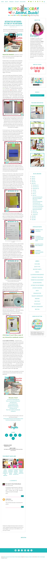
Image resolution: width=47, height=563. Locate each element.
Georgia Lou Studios (28, 556)
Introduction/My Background (13, 399)
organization (19, 25)
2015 (33, 183)
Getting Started (13, 402)
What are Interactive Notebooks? (13, 401)
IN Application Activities (13, 405)
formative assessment (37, 280)
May (34, 193)
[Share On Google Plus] (15, 435)
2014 (33, 216)
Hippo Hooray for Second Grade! (9, 556)
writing (37, 309)
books (37, 272)
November (35, 186)
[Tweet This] (6, 435)
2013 (33, 217)
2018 (33, 178)
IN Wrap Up (13, 411)
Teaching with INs (13, 408)
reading (37, 298)
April (34, 195)
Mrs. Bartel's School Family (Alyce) (13, 483)
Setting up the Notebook (13, 406)
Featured (37, 264)
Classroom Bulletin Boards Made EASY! (39, 252)
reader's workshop (37, 296)
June (34, 191)
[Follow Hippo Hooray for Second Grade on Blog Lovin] (37, 83)
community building (37, 277)
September (35, 188)
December (35, 185)
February (35, 212)
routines (37, 301)
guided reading (37, 282)
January (34, 214)
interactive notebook (9, 25)
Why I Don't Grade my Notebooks (13, 409)
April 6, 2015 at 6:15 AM (9, 485)
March (34, 211)
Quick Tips (37, 266)
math (37, 290)
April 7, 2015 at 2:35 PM (9, 500)
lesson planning (37, 288)
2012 (33, 219)
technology (37, 304)
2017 (33, 180)
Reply (22, 496)
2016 (33, 181)
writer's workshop (37, 306)
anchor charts (37, 269)
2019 (33, 176)
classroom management (37, 274)
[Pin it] (19, 435)
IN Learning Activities (13, 404)
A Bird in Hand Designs (41, 556)
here (7, 335)
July (34, 190)
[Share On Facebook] (10, 435)
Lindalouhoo (8, 499)
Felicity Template (18, 556)
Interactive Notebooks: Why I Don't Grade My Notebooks (37, 198)
